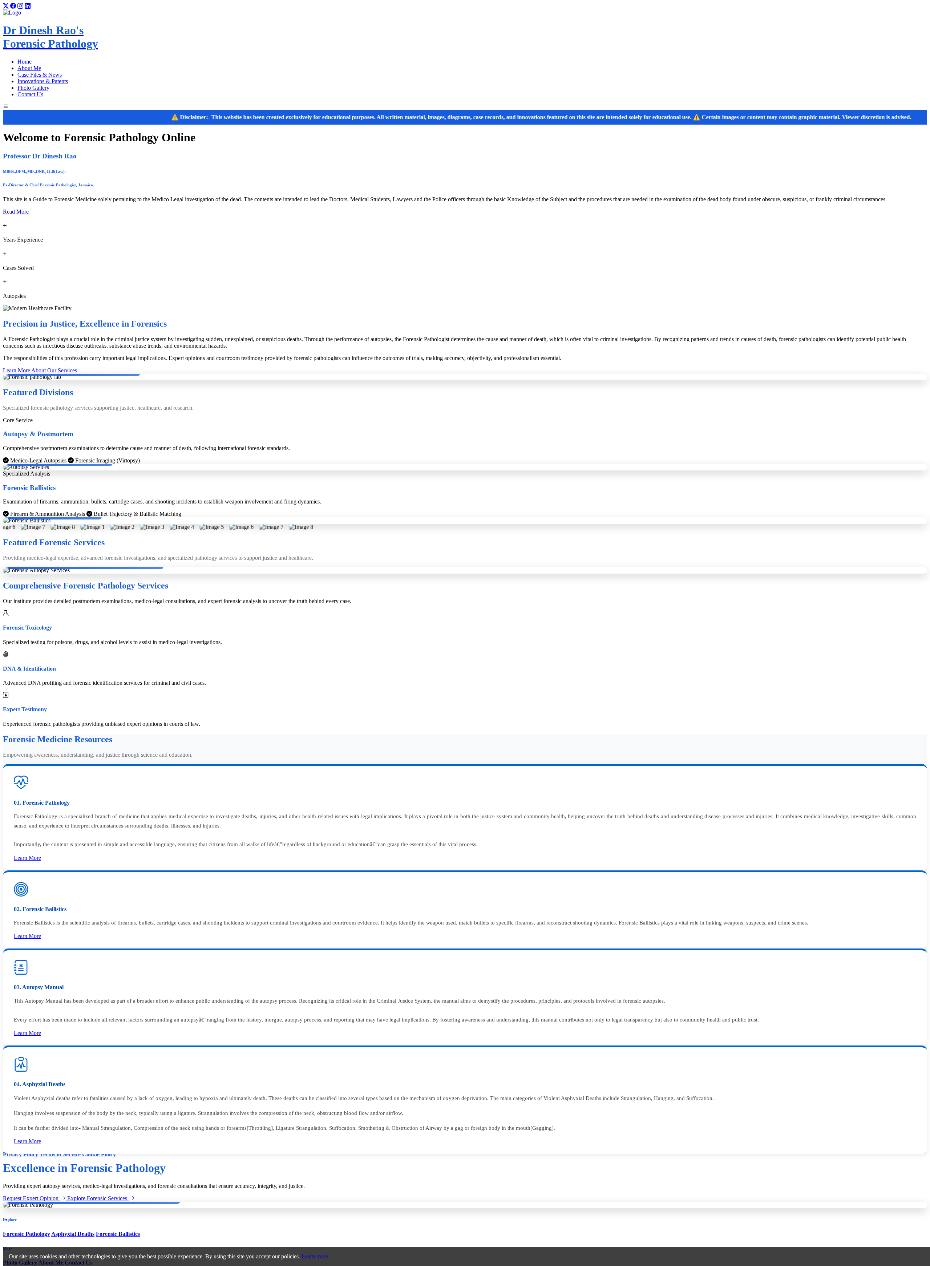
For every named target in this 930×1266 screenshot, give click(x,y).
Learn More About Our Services (40, 370)
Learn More (27, 858)
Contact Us (30, 94)
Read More (16, 212)
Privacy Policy (20, 1154)
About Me (29, 68)
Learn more (315, 1256)
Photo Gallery (33, 88)
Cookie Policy (99, 1154)
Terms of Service (60, 1154)
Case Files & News (39, 75)
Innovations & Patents (42, 81)
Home (24, 61)
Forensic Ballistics (118, 1234)
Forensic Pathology (26, 1234)
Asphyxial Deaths (72, 1234)
